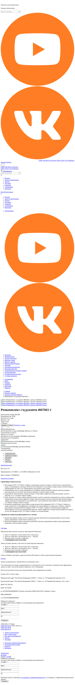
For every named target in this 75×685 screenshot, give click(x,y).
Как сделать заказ (10, 634)
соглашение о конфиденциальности (33, 677)
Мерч (6, 381)
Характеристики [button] (6, 465)
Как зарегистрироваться (13, 636)
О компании (9, 187)
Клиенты (8, 384)
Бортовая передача (11, 369)
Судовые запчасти (11, 376)
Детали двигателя (11, 358)
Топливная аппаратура (12, 367)
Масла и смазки (10, 362)
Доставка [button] (4, 528)
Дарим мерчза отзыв (5, 654)
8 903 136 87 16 (65, 160)
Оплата (7, 182)
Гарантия (8, 185)
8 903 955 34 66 (6, 627)
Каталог (7, 178)
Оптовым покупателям (12, 644)
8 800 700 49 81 (47, 160)
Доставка (8, 183)
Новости (7, 388)
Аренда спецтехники (12, 180)
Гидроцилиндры (10, 372)
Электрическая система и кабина (16, 370)
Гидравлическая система (13, 374)
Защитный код (6, 612)
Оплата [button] (3, 558)
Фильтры (8, 355)
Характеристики (10, 453)
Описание (8, 462)
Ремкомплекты (10, 356)
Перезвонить (7, 171)
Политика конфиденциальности (15, 643)
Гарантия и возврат (11, 455)
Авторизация (9, 211)
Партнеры (8, 386)
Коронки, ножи (10, 360)
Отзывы (7, 383)
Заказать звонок (6, 162)
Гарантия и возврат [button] (7, 478)
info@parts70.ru (6, 629)
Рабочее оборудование (12, 363)
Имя (3, 608)
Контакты (8, 189)
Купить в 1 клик (19, 425)
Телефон (4, 604)
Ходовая (7, 365)
